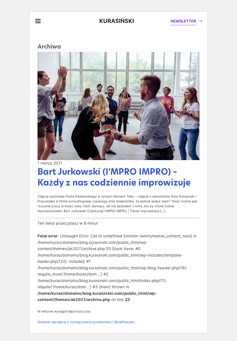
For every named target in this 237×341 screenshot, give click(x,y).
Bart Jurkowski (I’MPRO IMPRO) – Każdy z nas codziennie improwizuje (114, 177)
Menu (38, 21)
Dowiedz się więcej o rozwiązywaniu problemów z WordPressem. (86, 322)
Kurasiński (116, 21)
